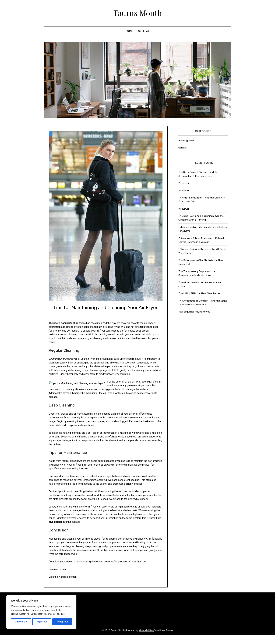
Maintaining (55, 538)
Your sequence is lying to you (194, 311)
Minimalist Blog (146, 630)
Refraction (184, 190)
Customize (21, 621)
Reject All (41, 621)
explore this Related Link (147, 518)
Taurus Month (137, 13)
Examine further (57, 569)
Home (129, 31)
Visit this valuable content (63, 576)
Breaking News (186, 140)
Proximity (183, 183)
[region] (41, 612)
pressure (143, 436)
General (144, 31)
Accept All (62, 621)
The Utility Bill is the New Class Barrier (199, 293)
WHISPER (183, 208)
